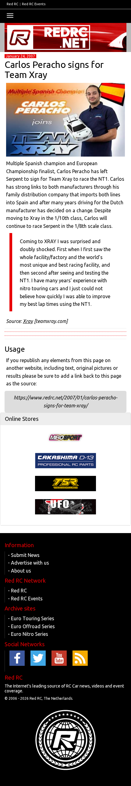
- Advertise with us (28, 562)
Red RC (12, 4)
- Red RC (17, 590)
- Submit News (24, 555)
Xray (28, 321)
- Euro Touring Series (31, 618)
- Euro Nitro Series (28, 634)
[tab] (65, 419)
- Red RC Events (25, 598)
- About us (19, 570)
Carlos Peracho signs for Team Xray (54, 69)
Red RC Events (33, 4)
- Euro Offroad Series (31, 626)
